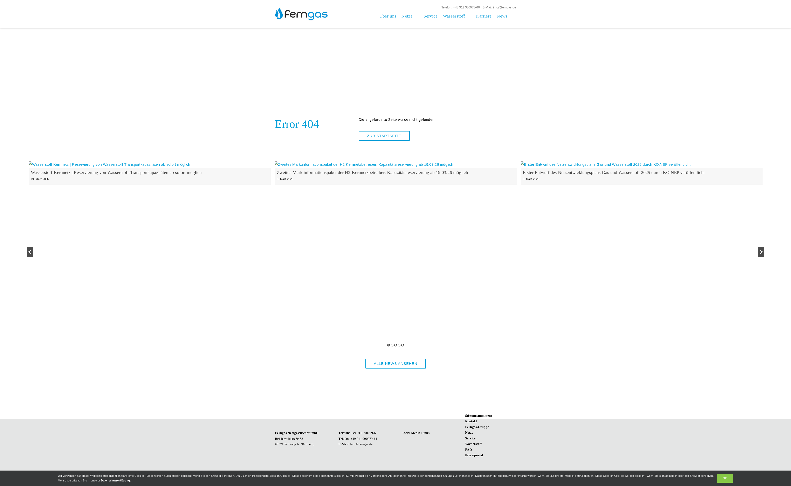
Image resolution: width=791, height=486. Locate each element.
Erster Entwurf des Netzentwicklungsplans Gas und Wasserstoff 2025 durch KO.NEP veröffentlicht (614, 172)
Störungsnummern (478, 415)
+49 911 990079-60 (364, 433)
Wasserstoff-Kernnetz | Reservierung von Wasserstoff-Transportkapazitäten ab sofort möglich (116, 172)
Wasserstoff (473, 444)
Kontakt (471, 421)
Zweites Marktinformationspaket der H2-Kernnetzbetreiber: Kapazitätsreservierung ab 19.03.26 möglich (372, 172)
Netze (469, 432)
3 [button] (395, 345)
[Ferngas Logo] (301, 7)
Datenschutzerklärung (115, 480)
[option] (150, 177)
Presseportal (474, 455)
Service (470, 438)
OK (725, 478)
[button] (30, 252)
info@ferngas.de (361, 444)
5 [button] (402, 345)
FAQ (468, 449)
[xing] (410, 441)
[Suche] (514, 16)
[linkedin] (403, 441)
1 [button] (388, 345)
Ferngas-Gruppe (477, 427)
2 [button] (392, 345)
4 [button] (399, 345)
